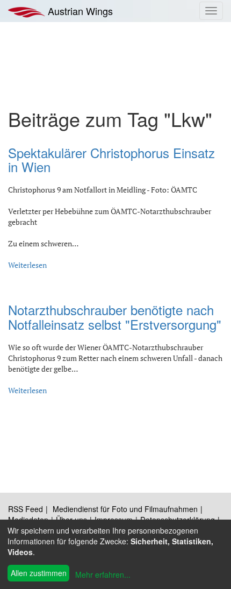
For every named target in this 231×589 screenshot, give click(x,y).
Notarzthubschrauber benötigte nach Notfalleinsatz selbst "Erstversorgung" (114, 316)
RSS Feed (25, 508)
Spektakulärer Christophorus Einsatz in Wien (111, 159)
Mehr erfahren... (103, 574)
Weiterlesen (27, 265)
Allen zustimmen (39, 572)
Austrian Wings (79, 11)
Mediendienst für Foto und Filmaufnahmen (125, 508)
